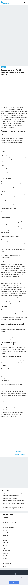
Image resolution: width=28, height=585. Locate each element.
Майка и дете (6, 543)
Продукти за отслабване (9, 566)
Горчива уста (6, 532)
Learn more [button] (17, 578)
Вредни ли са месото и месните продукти (13, 493)
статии (3, 67)
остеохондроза (6, 550)
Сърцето (5, 545)
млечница (5, 553)
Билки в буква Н (7, 563)
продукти (5, 535)
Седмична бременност (8, 527)
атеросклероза (6, 548)
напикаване (6, 558)
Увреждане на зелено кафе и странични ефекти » (20, 453)
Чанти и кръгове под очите (10, 522)
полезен (5, 540)
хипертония (6, 560)
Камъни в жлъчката (8, 525)
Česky (19, 574)
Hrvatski (24, 574)
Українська (5, 574)
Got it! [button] (14, 582)
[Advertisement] (14, 20)
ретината (5, 555)
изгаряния (5, 517)
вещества (5, 538)
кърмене (5, 530)
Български (12, 574)
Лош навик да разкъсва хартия (11, 495)
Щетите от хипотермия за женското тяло (13, 500)
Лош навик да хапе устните (10, 498)
